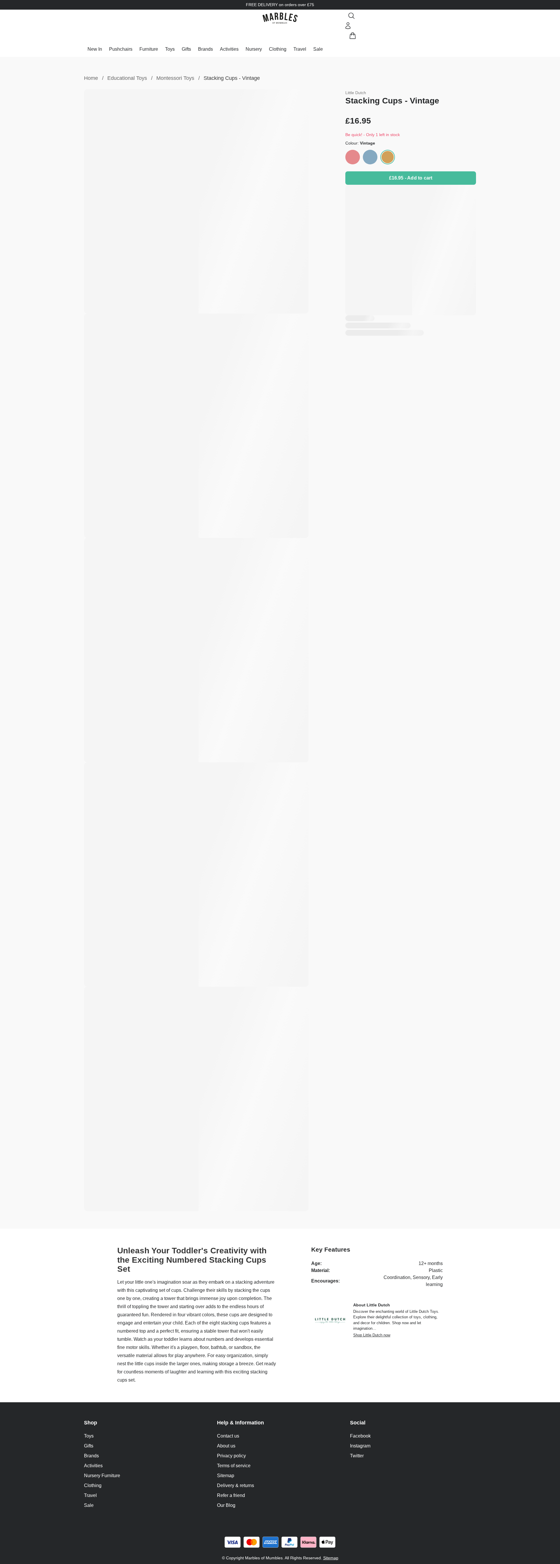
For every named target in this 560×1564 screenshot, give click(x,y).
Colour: (360, 143)
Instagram (360, 1445)
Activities (229, 49)
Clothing (277, 49)
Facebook (360, 1435)
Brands (205, 49)
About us (226, 1445)
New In (95, 49)
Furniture (148, 49)
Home (91, 78)
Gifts (186, 49)
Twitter (357, 1455)
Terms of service (234, 1465)
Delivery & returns (235, 1485)
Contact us (228, 1435)
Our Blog (226, 1505)
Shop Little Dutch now (371, 1335)
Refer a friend (231, 1495)
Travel (299, 49)
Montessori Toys (175, 78)
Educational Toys (127, 78)
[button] (280, 18)
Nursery (254, 49)
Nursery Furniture (102, 1475)
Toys (170, 49)
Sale (318, 49)
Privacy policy (231, 1455)
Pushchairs (120, 49)
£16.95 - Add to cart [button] (411, 177)
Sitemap (225, 1475)
